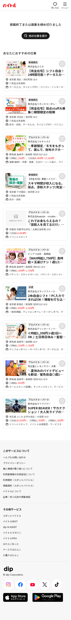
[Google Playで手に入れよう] (47, 597)
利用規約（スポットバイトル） (19, 479)
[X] (44, 584)
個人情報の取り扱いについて (18, 468)
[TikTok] (56, 584)
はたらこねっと (11, 543)
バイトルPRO (10, 538)
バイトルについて (12, 491)
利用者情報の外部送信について (19, 474)
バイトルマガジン (12, 532)
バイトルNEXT (10, 521)
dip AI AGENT (10, 526)
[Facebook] (20, 584)
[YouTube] (32, 584)
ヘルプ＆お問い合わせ (14, 457)
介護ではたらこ (11, 555)
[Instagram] (8, 584)
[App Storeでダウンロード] (15, 597)
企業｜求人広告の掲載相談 (16, 496)
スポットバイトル (12, 515)
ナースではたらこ (12, 549)
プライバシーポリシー (14, 462)
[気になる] (62, 63)
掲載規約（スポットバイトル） (19, 485)
